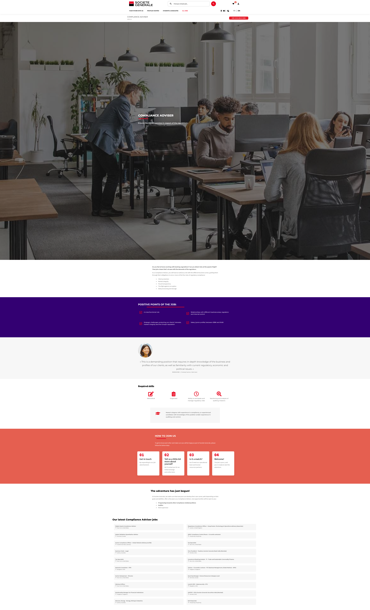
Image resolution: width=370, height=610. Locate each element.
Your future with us (136, 10)
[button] (238, 4)
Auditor (160, 505)
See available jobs (239, 18)
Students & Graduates (170, 10)
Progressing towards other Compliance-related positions (177, 503)
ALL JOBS (185, 10)
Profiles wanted (153, 10)
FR (234, 11)
